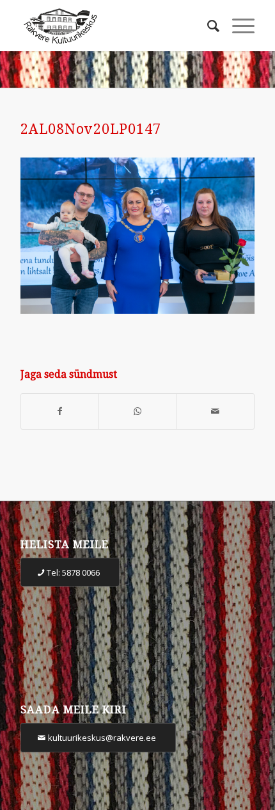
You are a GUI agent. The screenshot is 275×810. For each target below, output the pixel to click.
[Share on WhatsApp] (137, 411)
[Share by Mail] (215, 411)
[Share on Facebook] (59, 411)
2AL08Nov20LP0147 (90, 129)
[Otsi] (206, 25)
